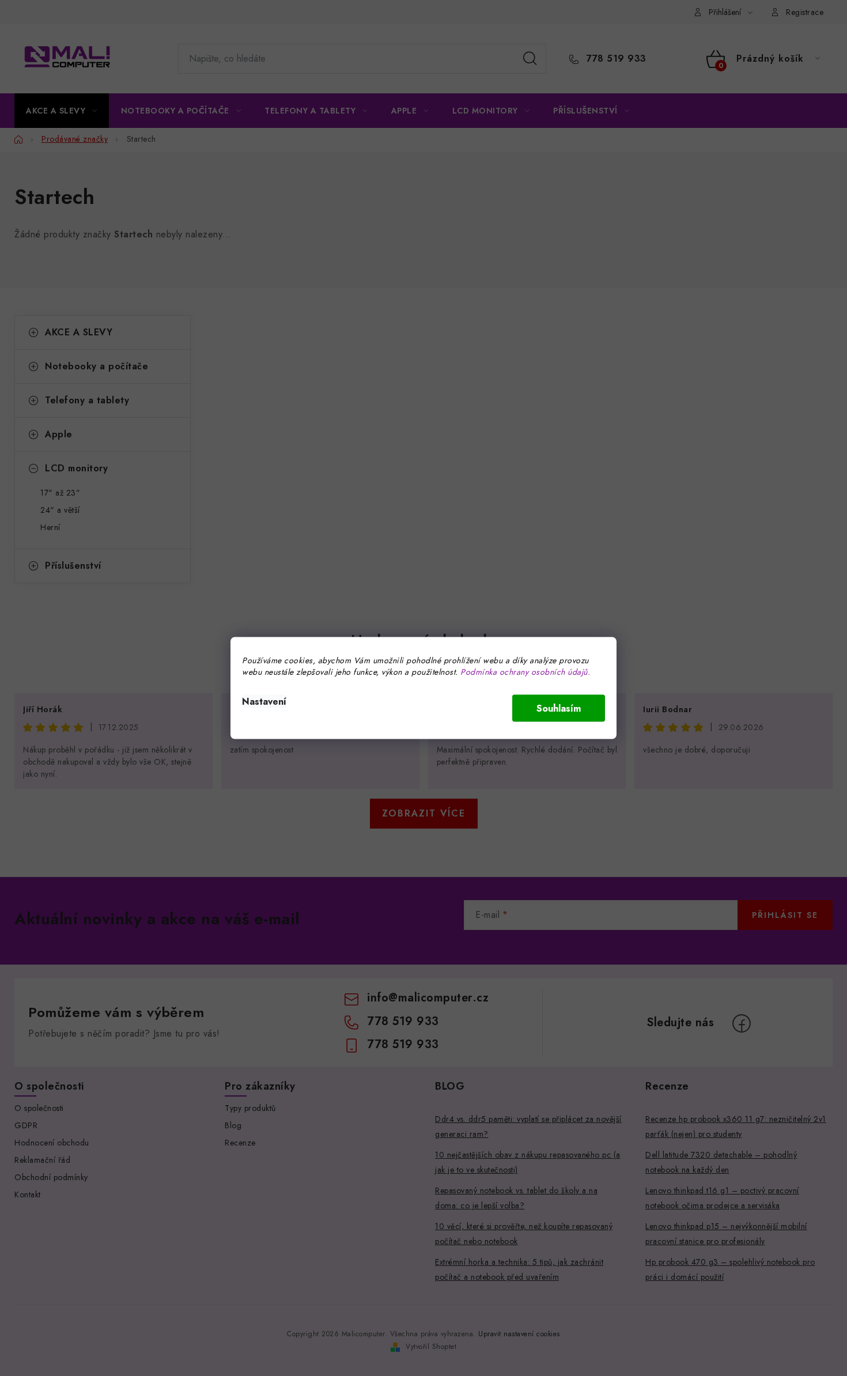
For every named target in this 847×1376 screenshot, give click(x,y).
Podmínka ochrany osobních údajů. (525, 672)
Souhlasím (558, 708)
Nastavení (264, 701)
